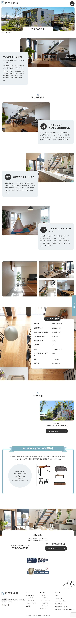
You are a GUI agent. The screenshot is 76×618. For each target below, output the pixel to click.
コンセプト (31, 598)
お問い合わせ (58, 598)
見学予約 (74, 305)
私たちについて (30, 595)
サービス (42, 592)
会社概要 (28, 606)
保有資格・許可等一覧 (61, 606)
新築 (43, 595)
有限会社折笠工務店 (9, 3)
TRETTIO (45, 603)
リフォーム (45, 598)
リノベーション (46, 600)
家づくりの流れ (32, 603)
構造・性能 (31, 600)
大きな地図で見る (53, 431)
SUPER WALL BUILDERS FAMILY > (65, 609)
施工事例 (57, 592)
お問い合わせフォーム (53, 548)
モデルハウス (44, 608)
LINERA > (45, 606)
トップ (2, 32)
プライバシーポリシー (61, 601)
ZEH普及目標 (58, 604)
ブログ (57, 595)
